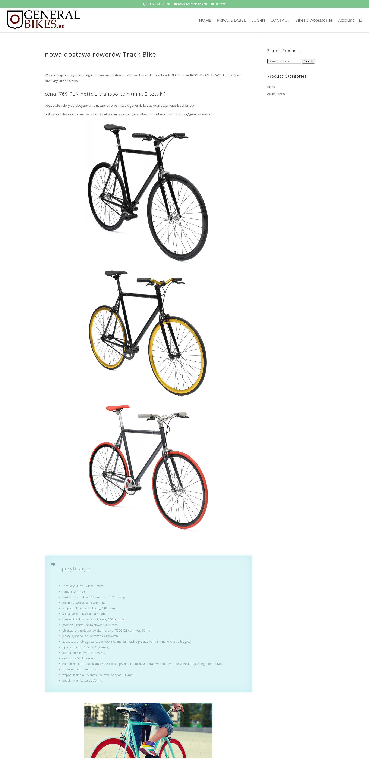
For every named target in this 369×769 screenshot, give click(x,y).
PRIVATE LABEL (231, 21)
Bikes (271, 86)
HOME (205, 21)
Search (308, 61)
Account (346, 21)
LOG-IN (258, 21)
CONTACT (280, 21)
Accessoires (276, 93)
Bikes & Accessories (314, 21)
